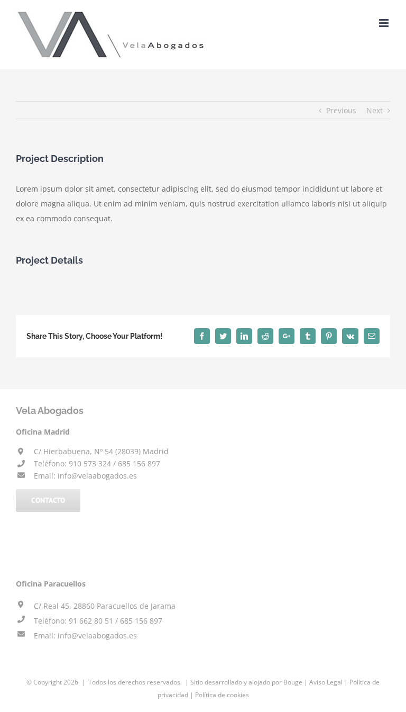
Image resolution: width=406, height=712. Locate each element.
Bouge (292, 682)
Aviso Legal (326, 682)
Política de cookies (222, 694)
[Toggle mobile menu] (384, 23)
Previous (341, 110)
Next (374, 110)
